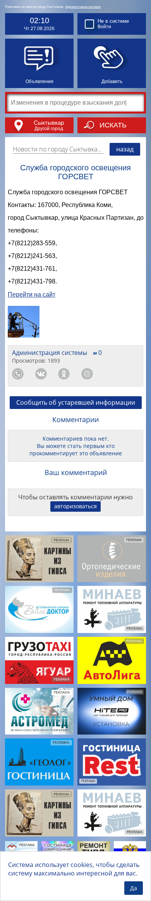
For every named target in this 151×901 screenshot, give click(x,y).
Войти (104, 26)
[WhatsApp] (18, 374)
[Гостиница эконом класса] (112, 761)
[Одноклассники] (64, 374)
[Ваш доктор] (39, 609)
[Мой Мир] (87, 374)
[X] (133, 374)
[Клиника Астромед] (39, 711)
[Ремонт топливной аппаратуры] (111, 609)
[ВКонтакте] (41, 374)
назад (125, 149)
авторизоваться (75, 506)
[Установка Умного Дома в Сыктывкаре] (112, 711)
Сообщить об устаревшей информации (75, 402)
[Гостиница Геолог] (39, 761)
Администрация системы (83, 6)
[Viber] (110, 374)
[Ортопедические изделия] (111, 558)
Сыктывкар (49, 122)
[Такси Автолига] (112, 660)
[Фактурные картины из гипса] (39, 558)
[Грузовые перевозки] (39, 660)
